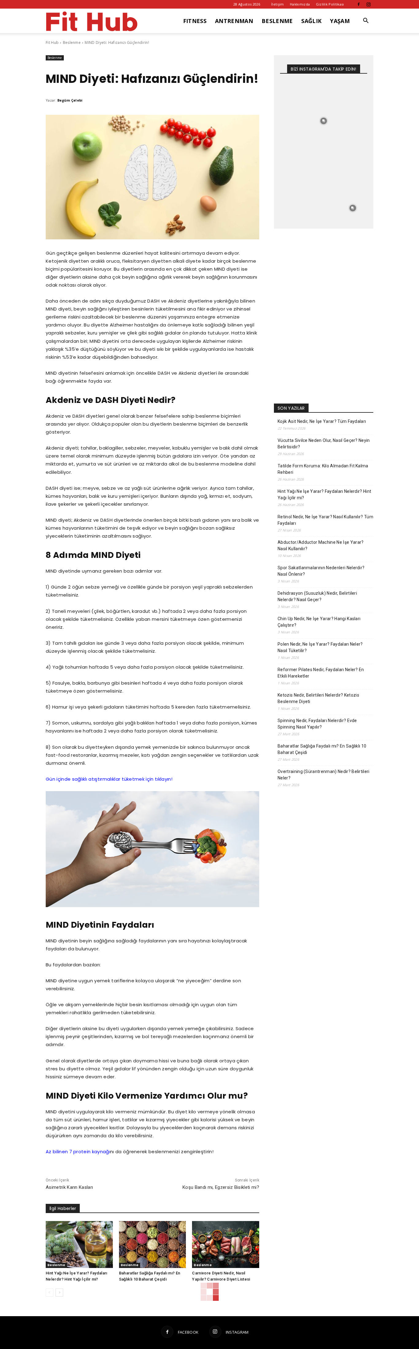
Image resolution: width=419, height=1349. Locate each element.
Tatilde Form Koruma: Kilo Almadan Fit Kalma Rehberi (323, 469)
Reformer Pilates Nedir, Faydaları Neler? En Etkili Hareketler (321, 672)
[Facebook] (358, 4)
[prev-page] (49, 1293)
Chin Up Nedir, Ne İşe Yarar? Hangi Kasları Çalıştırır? (319, 622)
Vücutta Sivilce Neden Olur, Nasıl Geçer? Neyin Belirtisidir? (324, 443)
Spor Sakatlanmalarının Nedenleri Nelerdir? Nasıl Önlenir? (321, 571)
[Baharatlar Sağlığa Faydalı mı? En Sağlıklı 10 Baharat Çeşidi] (152, 1244)
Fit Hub (52, 42)
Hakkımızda (300, 4)
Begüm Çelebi (70, 100)
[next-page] (59, 1293)
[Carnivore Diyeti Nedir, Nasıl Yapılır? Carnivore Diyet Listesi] (225, 1244)
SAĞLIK (311, 21)
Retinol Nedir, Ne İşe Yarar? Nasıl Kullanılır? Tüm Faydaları (325, 520)
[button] (366, 21)
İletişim (277, 4)
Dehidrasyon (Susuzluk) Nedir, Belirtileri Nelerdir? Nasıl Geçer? (317, 596)
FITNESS (194, 21)
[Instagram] (368, 4)
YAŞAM (340, 21)
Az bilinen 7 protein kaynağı (78, 1151)
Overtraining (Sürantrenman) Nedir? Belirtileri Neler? (324, 774)
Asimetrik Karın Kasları (69, 1187)
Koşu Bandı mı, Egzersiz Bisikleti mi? (221, 1187)
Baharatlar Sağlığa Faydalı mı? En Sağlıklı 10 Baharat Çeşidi (322, 749)
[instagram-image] (294, 91)
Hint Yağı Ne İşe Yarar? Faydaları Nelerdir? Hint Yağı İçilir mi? (324, 494)
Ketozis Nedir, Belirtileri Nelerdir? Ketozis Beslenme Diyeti (318, 698)
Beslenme (72, 42)
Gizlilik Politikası (330, 4)
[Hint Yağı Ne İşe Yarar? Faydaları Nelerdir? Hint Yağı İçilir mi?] (79, 1244)
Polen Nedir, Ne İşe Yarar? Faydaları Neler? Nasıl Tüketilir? (320, 647)
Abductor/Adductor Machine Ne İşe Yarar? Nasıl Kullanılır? (320, 545)
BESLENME (277, 21)
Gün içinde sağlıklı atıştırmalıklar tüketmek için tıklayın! (109, 779)
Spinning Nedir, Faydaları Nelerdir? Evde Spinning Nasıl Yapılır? (317, 723)
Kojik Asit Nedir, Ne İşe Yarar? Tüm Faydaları (322, 421)
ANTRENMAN (234, 21)
